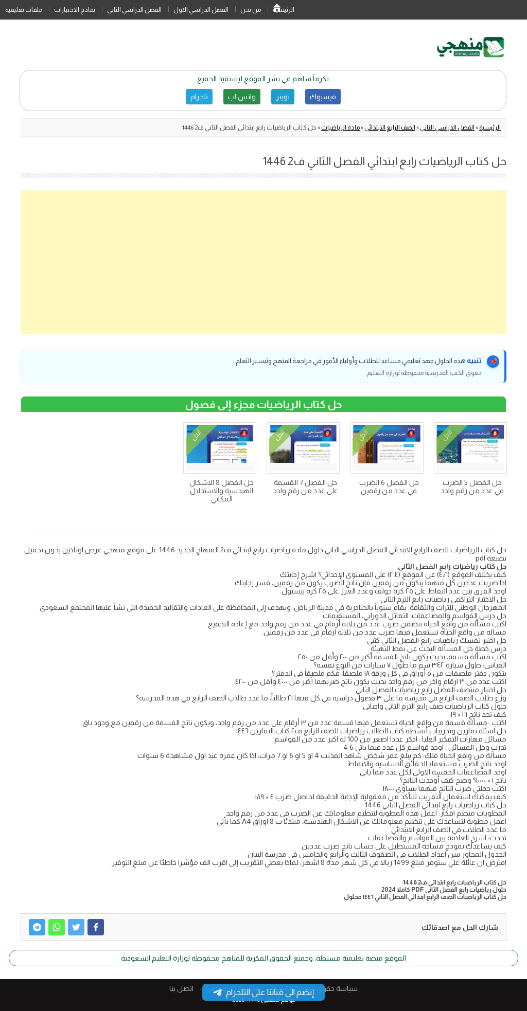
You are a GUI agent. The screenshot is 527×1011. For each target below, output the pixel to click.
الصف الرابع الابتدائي (389, 127)
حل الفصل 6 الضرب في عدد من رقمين (389, 486)
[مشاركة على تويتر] (76, 927)
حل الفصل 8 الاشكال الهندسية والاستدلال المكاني (221, 490)
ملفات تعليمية (23, 9)
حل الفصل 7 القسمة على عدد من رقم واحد (305, 486)
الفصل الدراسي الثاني (134, 9)
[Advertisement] (263, 262)
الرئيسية (277, 9)
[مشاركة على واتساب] (56, 927)
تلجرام (199, 97)
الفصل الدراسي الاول (201, 9)
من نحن (250, 9)
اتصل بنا (181, 988)
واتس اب (242, 97)
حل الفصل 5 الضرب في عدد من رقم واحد (472, 486)
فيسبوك (323, 97)
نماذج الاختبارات (74, 9)
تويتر (283, 97)
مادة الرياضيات (340, 127)
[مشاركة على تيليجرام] (37, 927)
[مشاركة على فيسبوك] (95, 927)
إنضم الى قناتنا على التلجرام (270, 992)
